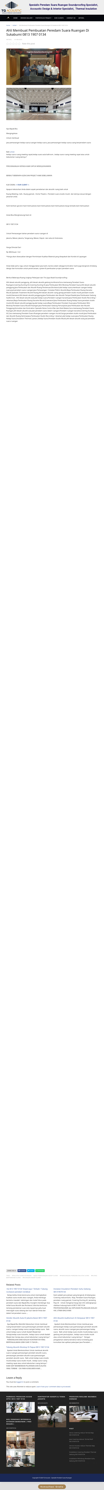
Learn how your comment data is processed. (53, 1386)
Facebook (22, 1270)
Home (15, 18)
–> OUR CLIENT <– (22, 185)
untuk (12, 152)
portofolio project (43, 18)
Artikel (81, 18)
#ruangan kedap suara (32, 1278)
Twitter (31, 1270)
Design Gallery (26, 18)
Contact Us (71, 18)
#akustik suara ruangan (22, 1275)
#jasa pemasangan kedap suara (46, 1275)
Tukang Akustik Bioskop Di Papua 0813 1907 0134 (27, 1347)
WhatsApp (41, 1270)
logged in (19, 1382)
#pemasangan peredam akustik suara (74, 1275)
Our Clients (59, 18)
